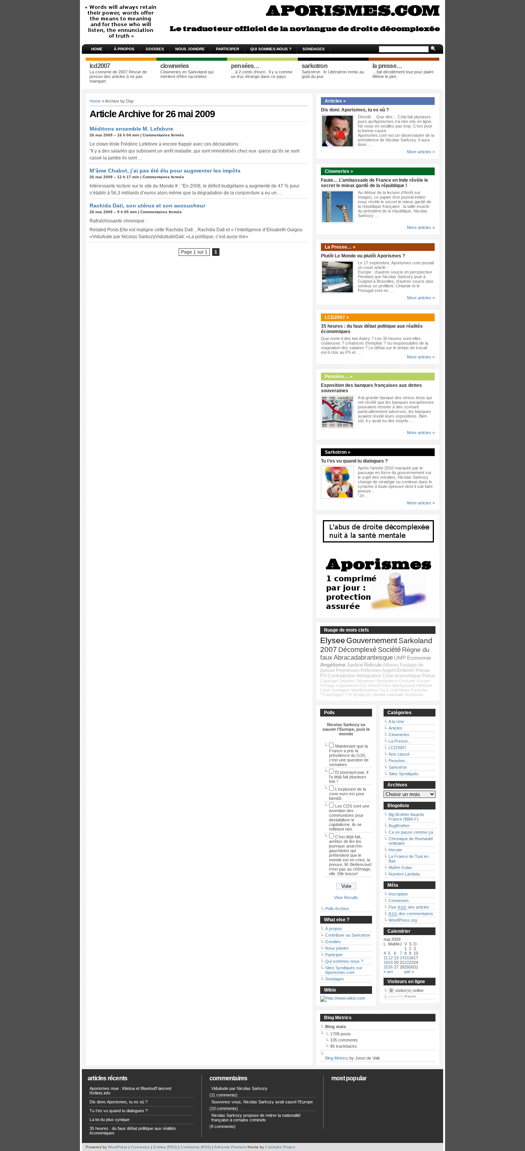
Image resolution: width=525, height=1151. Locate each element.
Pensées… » (338, 376)
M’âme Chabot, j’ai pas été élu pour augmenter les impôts (165, 171)
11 (386, 957)
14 (402, 957)
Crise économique (401, 675)
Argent (389, 670)
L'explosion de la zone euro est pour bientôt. (347, 794)
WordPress (117, 1147)
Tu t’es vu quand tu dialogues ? (354, 461)
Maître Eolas (400, 867)
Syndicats (362, 694)
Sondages (313, 49)
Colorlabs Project (280, 1147)
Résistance (387, 680)
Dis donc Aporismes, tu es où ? (355, 110)
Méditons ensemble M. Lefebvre (131, 129)
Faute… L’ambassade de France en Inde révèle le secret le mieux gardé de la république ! (374, 182)
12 (390, 957)
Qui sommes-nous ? (270, 49)
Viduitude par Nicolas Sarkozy (239, 1088)
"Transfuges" (332, 694)
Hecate (395, 849)
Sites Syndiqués (404, 773)
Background (403, 685)
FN (349, 694)
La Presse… (400, 741)
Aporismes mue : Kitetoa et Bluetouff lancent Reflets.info (130, 1090)
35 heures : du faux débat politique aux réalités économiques (133, 1130)
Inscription (398, 894)
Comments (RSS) (196, 1147)
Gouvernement (371, 640)
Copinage (329, 680)
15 (406, 957)
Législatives (347, 685)
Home (97, 49)
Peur (386, 685)
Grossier (407, 680)
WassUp (410, 996)
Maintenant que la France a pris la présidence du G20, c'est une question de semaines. (349, 755)
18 (386, 962)
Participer (227, 49)
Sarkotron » (338, 452)
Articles (395, 728)
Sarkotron (398, 767)
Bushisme (414, 694)
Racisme (419, 690)
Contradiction (341, 675)
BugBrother (399, 825)
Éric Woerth (370, 685)
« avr (388, 971)
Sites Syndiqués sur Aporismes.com (343, 970)
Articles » (335, 101)
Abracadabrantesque (363, 657)
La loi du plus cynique (110, 1119)
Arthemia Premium (230, 1147)
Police (428, 675)
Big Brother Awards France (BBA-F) (406, 816)
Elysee (332, 640)
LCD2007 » (337, 317)
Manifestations (364, 690)
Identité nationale (388, 694)
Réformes (371, 670)
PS (323, 675)
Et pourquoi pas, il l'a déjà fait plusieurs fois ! (348, 777)
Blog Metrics (336, 1058)
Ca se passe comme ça (411, 832)
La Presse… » (340, 247)
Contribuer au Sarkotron (347, 935)
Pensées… (399, 760)
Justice (355, 665)
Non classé (399, 754)
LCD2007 (397, 747)
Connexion (399, 900)
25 (386, 967)
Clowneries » (339, 171)
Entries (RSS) (165, 1147)
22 (406, 962)
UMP (400, 658)
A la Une (396, 721)
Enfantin (405, 670)
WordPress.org (403, 920)
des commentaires (411, 913)
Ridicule (373, 665)
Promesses (347, 670)
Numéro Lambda (404, 874)
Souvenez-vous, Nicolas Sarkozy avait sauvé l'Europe (262, 1102)
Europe (423, 680)
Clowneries (399, 734)
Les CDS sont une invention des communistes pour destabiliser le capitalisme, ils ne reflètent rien (349, 817)
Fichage (327, 685)
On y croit (388, 690)
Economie (419, 658)
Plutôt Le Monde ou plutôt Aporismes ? (363, 256)
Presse (422, 670)
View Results (346, 897)
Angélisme (333, 665)
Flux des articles (409, 907)
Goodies (155, 49)
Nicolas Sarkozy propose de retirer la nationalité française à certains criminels (256, 1117)
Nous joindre (190, 49)
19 (390, 962)
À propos (124, 49)
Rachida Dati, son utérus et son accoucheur (147, 205)
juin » (409, 971)
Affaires (391, 665)
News (404, 690)
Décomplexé (357, 649)
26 (390, 967)
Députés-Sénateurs (357, 680)
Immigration (369, 675)
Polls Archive (337, 908)
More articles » (421, 151)
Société (389, 649)
